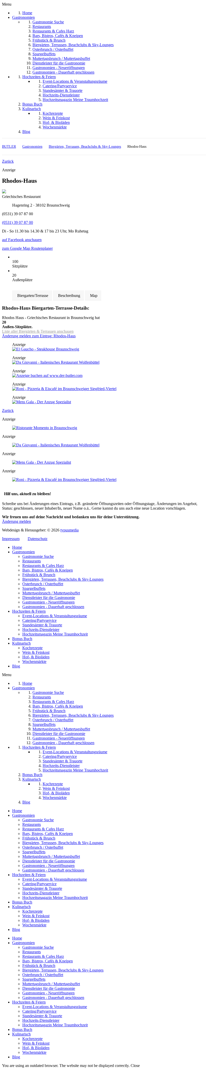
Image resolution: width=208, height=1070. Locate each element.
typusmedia (69, 530)
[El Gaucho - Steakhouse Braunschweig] (45, 349)
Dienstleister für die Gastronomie (48, 597)
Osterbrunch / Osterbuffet (42, 584)
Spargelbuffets (33, 588)
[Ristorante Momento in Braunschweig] (44, 428)
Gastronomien (23, 552)
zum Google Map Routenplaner (27, 248)
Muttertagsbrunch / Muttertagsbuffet (51, 593)
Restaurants (31, 561)
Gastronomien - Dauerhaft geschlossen (53, 607)
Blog (16, 666)
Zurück (8, 161)
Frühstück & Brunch (38, 575)
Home (17, 547)
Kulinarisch (21, 643)
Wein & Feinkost (35, 652)
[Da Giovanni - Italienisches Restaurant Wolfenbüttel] (55, 362)
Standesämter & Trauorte (42, 625)
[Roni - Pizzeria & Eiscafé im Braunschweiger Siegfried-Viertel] (64, 389)
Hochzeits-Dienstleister (40, 629)
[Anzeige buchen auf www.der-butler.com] (47, 375)
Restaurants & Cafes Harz (43, 565)
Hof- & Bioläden (35, 657)
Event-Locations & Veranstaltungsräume (54, 616)
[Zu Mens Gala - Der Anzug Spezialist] (41, 402)
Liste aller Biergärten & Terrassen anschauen (38, 331)
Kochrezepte (32, 648)
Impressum (11, 539)
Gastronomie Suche (38, 556)
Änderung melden (16, 521)
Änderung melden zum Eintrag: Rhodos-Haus (39, 336)
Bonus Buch (22, 639)
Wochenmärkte (34, 661)
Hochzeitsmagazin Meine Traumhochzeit (55, 634)
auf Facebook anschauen (22, 240)
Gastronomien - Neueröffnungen (48, 602)
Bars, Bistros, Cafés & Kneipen (47, 570)
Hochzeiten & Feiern (29, 611)
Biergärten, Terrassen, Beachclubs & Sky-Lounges (62, 579)
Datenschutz (37, 539)
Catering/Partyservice (39, 620)
